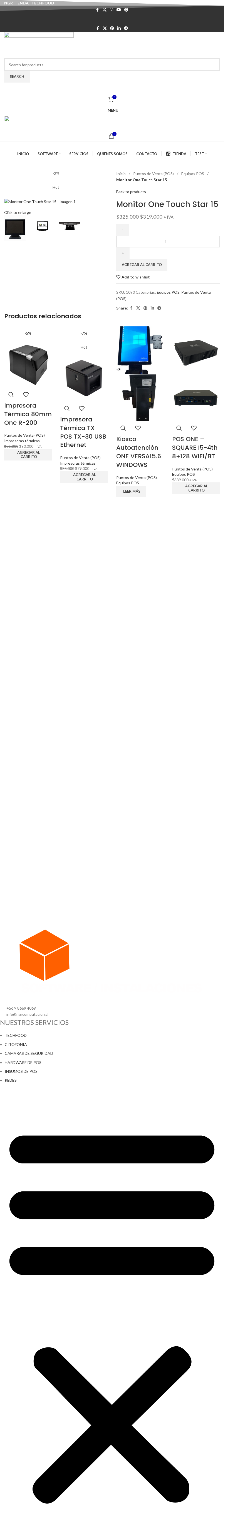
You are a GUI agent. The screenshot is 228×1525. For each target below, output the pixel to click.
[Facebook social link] (98, 28)
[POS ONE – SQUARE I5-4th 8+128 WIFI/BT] (196, 349)
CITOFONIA (16, 1044)
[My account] (112, 19)
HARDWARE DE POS (23, 1062)
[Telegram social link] (126, 28)
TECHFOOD (16, 1035)
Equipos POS (193, 173)
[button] (28, 454)
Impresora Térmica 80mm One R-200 (28, 414)
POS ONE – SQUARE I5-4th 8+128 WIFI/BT (195, 447)
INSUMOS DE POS (21, 1071)
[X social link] (104, 28)
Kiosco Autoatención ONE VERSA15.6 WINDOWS (138, 452)
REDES (11, 1080)
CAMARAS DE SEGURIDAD (29, 1053)
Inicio (121, 173)
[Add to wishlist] (26, 394)
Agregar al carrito (142, 264)
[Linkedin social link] (119, 28)
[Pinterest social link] (112, 28)
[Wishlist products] (112, 88)
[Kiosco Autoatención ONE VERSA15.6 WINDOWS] (140, 349)
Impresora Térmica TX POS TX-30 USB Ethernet (83, 432)
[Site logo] (39, 44)
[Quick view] (11, 394)
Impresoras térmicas (22, 440)
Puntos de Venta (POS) (154, 173)
